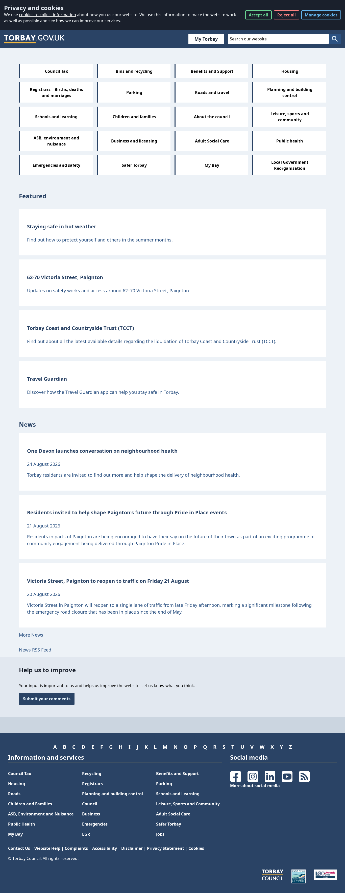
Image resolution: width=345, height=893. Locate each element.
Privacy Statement (165, 848)
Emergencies (95, 824)
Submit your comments (46, 699)
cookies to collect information (47, 14)
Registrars (92, 783)
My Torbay (206, 39)
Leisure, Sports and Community (188, 804)
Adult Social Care (173, 814)
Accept (258, 15)
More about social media (255, 785)
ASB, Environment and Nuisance (40, 814)
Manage (321, 15)
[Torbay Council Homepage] (34, 39)
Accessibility (104, 848)
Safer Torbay (168, 824)
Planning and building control (112, 794)
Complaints (76, 848)
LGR (86, 834)
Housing (16, 783)
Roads (14, 794)
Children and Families (30, 804)
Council (89, 804)
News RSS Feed (35, 650)
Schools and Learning (178, 794)
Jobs (160, 834)
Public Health (21, 824)
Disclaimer (132, 848)
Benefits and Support (177, 773)
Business (91, 814)
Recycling (91, 773)
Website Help (47, 848)
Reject (286, 15)
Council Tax (19, 773)
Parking (164, 783)
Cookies (196, 848)
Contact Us (19, 848)
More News (31, 635)
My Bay (15, 834)
